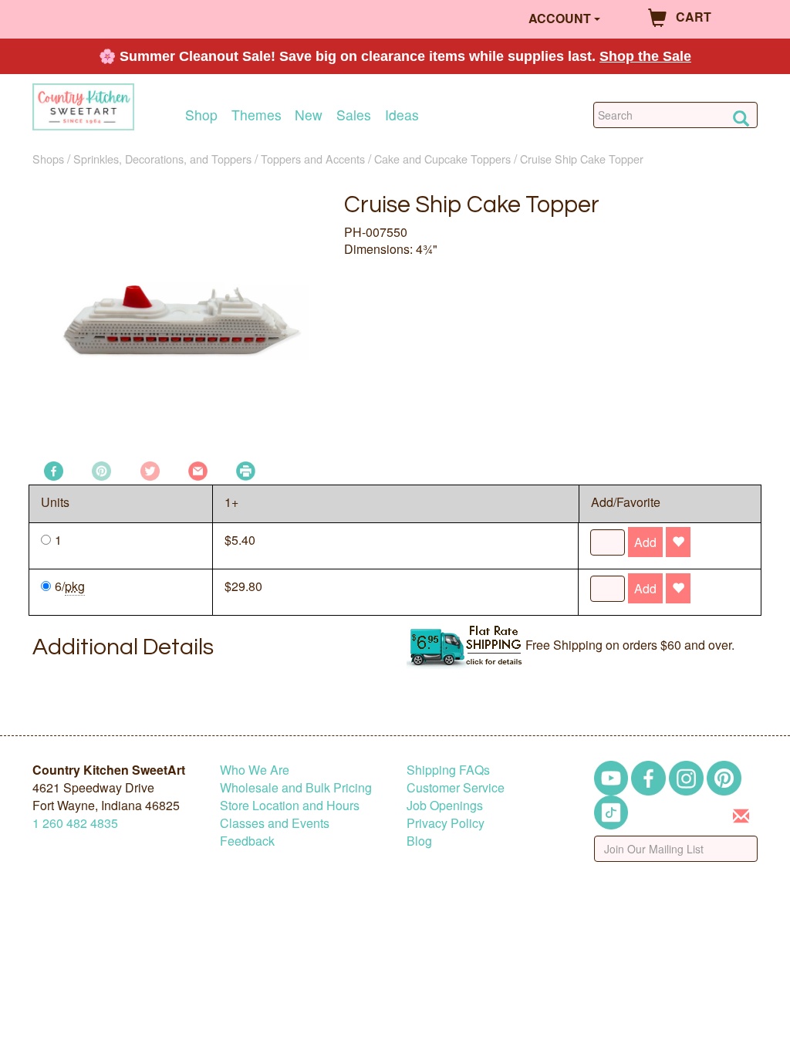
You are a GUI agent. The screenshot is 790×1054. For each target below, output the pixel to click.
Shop (201, 114)
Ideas (402, 114)
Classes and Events (274, 823)
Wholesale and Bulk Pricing (296, 787)
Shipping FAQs (448, 770)
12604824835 (75, 823)
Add (645, 542)
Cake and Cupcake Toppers (442, 158)
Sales (353, 114)
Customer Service (456, 787)
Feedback (247, 841)
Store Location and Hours (290, 805)
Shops (48, 158)
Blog (419, 841)
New (308, 114)
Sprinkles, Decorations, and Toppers (162, 158)
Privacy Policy (445, 823)
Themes (256, 114)
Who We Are (254, 770)
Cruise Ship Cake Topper (581, 158)
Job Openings (445, 805)
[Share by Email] (198, 469)
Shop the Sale (645, 56)
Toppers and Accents (313, 158)
